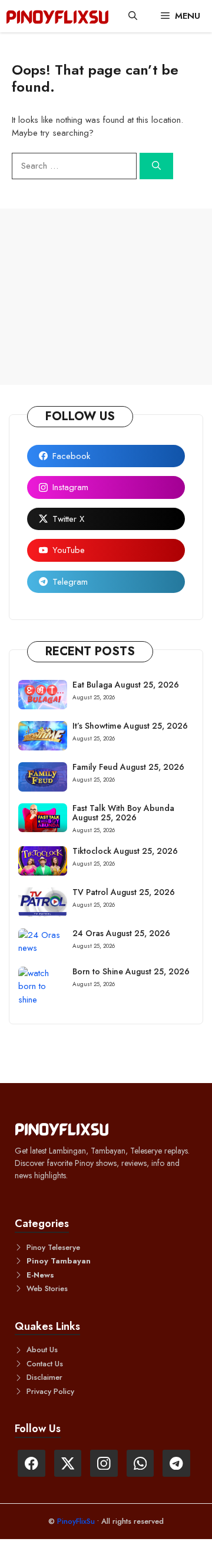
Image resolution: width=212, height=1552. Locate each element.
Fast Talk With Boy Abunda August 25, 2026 (123, 813)
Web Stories (47, 1288)
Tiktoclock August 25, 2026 (125, 851)
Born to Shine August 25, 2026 (131, 971)
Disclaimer (44, 1377)
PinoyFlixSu (77, 1521)
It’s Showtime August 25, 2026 (130, 726)
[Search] (156, 166)
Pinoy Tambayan (58, 1260)
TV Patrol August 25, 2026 (123, 892)
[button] (133, 16)
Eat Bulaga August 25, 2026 (125, 684)
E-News (40, 1275)
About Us (42, 1349)
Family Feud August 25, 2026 (128, 767)
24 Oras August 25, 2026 (121, 933)
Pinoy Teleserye (53, 1247)
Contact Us (44, 1363)
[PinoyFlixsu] (57, 16)
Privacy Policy (50, 1391)
